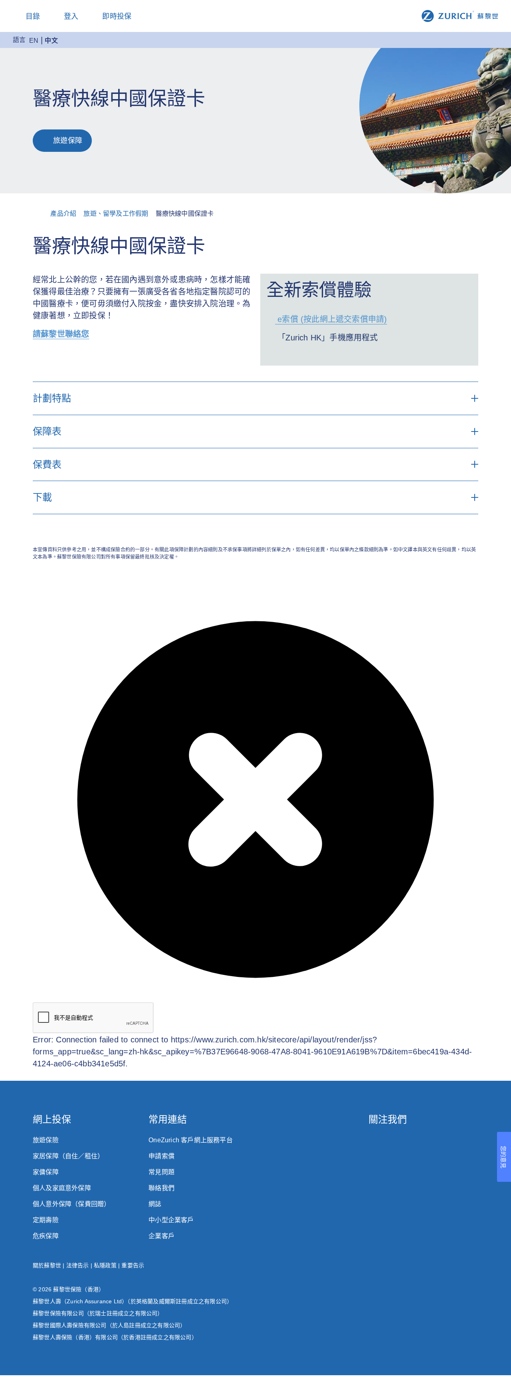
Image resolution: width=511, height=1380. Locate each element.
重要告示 (132, 1265)
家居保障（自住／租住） (68, 1156)
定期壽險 (46, 1220)
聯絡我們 (161, 1188)
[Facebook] (406, 1142)
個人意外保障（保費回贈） (71, 1204)
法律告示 (77, 1265)
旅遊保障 (67, 141)
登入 (71, 16)
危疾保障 (46, 1236)
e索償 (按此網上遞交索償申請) (331, 319)
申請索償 (161, 1156)
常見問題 (161, 1172)
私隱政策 (105, 1265)
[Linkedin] (440, 1142)
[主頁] (43, 213)
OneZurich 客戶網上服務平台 (191, 1140)
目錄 (33, 16)
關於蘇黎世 (47, 1265)
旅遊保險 (46, 1140)
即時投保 (116, 16)
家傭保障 (46, 1172)
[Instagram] (372, 1142)
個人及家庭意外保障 (62, 1188)
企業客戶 (161, 1236)
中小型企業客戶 (171, 1220)
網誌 (155, 1204)
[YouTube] (474, 1142)
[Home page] (460, 15)
